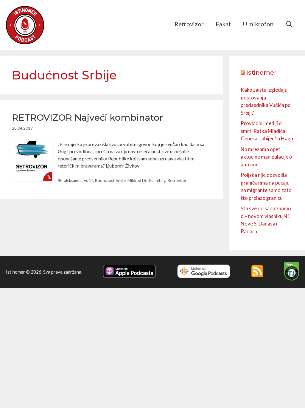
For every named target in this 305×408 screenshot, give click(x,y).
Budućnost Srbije (110, 180)
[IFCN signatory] (291, 278)
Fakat (223, 23)
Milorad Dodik (140, 180)
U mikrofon (258, 23)
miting (160, 180)
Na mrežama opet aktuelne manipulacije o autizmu (266, 157)
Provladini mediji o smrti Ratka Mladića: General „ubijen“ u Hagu (267, 131)
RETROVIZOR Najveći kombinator (87, 117)
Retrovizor (189, 23)
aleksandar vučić (78, 180)
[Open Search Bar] (289, 24)
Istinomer (261, 72)
